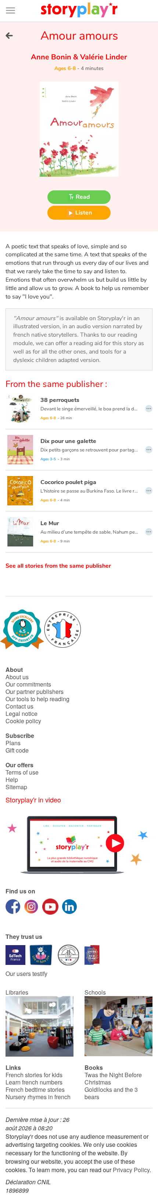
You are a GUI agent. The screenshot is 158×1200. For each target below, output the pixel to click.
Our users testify (26, 973)
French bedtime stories (35, 1089)
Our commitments (28, 684)
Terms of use (22, 772)
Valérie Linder (102, 57)
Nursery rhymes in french (38, 1097)
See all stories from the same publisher (58, 566)
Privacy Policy (131, 1170)
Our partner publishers (35, 691)
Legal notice (21, 713)
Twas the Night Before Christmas (113, 1078)
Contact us (19, 706)
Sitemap (16, 787)
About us (17, 677)
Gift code (17, 750)
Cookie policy (23, 721)
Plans (13, 743)
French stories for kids (34, 1075)
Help (12, 779)
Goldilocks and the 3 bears (111, 1093)
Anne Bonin (52, 57)
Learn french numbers (34, 1082)
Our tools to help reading (37, 699)
